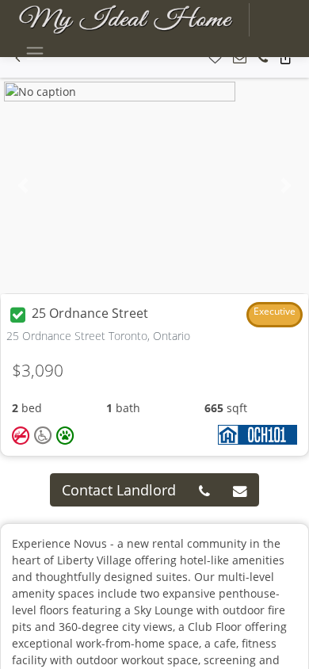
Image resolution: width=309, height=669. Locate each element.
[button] (215, 58)
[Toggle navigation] (34, 53)
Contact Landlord (119, 489)
